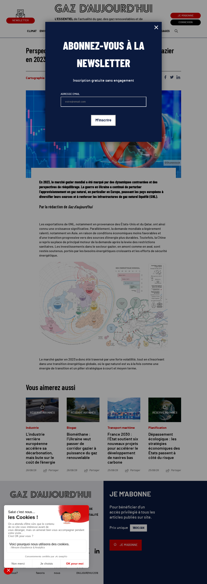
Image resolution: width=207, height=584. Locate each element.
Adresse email (70, 94)
